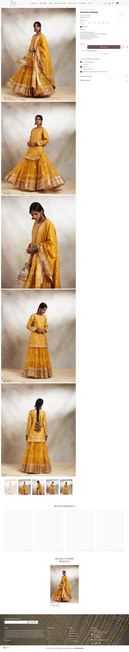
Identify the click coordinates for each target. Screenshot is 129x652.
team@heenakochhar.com (88, 69)
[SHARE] (126, 47)
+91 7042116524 (97, 637)
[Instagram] (96, 643)
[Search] (106, 3)
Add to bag (104, 47)
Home (81, 9)
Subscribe (33, 622)
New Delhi (96, 630)
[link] (18, 549)
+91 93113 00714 (86, 64)
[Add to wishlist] (123, 47)
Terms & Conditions (92, 50)
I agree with (84, 50)
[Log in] (109, 3)
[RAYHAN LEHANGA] (64, 584)
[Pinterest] (99, 643)
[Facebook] (92, 643)
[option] (11, 487)
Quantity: (82, 44)
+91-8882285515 (97, 636)
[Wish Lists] (113, 3)
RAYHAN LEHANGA (54, 605)
